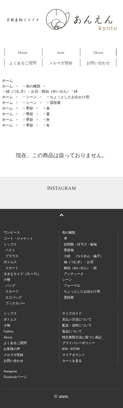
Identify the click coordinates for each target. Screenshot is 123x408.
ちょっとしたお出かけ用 (69, 97)
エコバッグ (13, 297)
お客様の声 (12, 349)
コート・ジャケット (18, 238)
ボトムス (10, 319)
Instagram (10, 371)
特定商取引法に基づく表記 (82, 337)
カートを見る (72, 360)
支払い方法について (77, 319)
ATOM (75, 349)
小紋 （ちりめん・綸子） (83, 256)
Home (22, 52)
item (60, 52)
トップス (10, 313)
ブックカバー (15, 303)
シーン (31, 97)
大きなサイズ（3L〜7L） (22, 274)
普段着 (55, 103)
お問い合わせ (98, 63)
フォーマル (72, 285)
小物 (7, 325)
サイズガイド (72, 313)
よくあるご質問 (22, 63)
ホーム (7, 81)
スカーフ (12, 291)
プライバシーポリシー (78, 343)
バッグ (10, 285)
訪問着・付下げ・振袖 (80, 244)
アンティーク (74, 274)
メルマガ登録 (60, 63)
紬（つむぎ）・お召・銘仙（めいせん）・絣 (42, 91)
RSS (65, 349)
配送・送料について (77, 325)
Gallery (9, 331)
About (98, 52)
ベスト (10, 250)
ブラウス (12, 256)
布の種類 (33, 86)
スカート (12, 268)
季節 (29, 108)
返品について (72, 331)
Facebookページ (15, 377)
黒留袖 (69, 250)
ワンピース (12, 232)
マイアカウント (73, 355)
